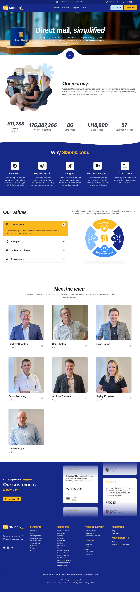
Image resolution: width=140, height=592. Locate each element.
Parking (60, 548)
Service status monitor (92, 535)
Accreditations (89, 552)
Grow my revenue (63, 550)
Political (60, 543)
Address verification (64, 560)
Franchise (60, 538)
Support (87, 549)
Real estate (61, 545)
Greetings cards (35, 535)
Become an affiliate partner (121, 544)
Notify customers (63, 555)
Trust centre (89, 554)
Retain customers (63, 553)
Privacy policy (60, 574)
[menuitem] (57, 8)
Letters (32, 533)
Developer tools (35, 540)
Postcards (33, 531)
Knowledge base (90, 533)
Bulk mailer (34, 545)
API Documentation (91, 531)
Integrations (34, 548)
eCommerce (61, 533)
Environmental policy (91, 574)
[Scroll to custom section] (70, 55)
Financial (60, 535)
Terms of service (47, 574)
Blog (113, 531)
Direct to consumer (63, 531)
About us (88, 547)
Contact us (88, 544)
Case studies (116, 533)
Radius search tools (63, 562)
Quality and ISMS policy (74, 574)
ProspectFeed (62, 565)
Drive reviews (61, 558)
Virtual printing (35, 543)
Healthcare (61, 540)
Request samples (36, 538)
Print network (116, 542)
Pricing (32, 550)
